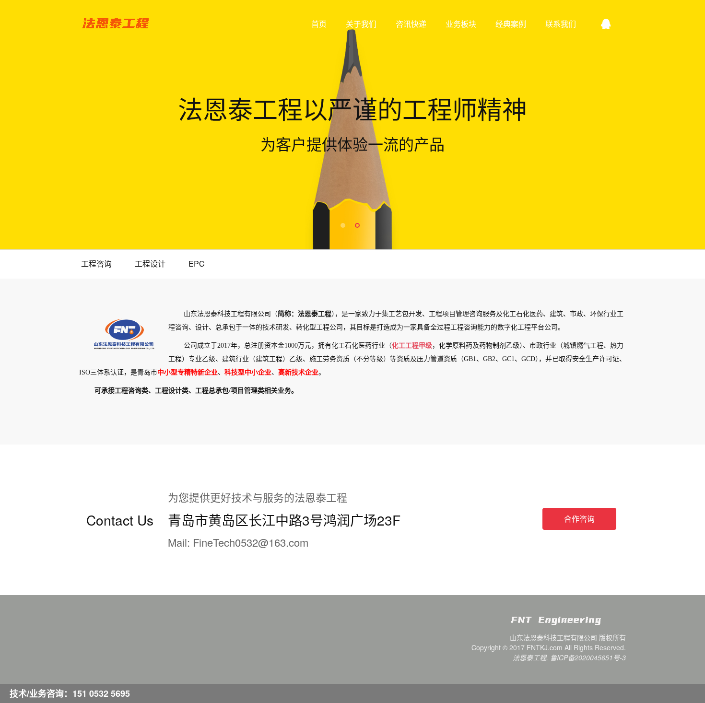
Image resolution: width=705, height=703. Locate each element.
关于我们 (361, 23)
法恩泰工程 (115, 24)
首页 (319, 23)
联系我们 (560, 23)
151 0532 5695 (101, 693)
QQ (605, 24)
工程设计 (150, 263)
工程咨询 (96, 263)
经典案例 (510, 23)
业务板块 (461, 23)
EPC (196, 263)
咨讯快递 (411, 23)
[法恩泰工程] (568, 624)
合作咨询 (579, 518)
